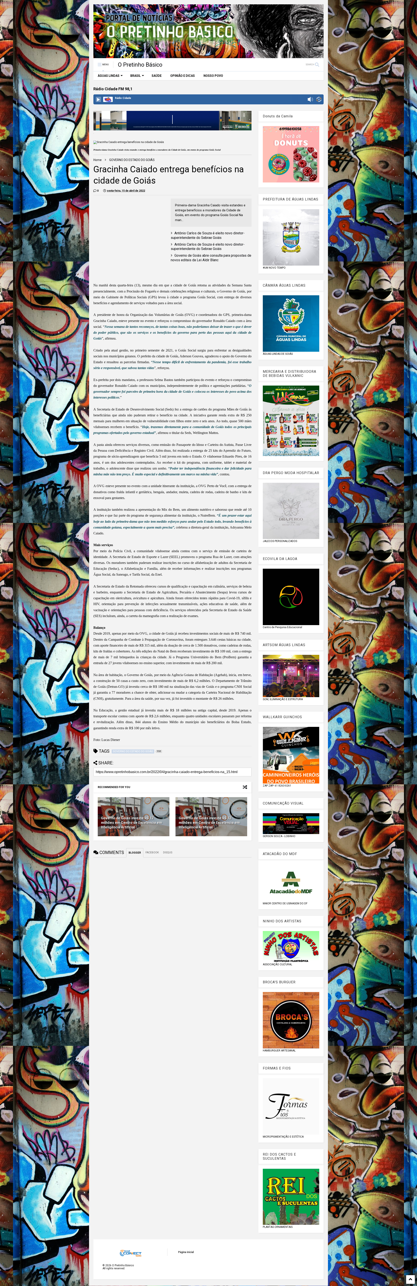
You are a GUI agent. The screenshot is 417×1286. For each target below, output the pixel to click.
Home (97, 160)
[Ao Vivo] (98, 99)
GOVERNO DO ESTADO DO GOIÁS (132, 160)
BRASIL (135, 75)
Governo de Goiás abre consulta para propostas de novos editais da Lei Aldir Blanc (211, 257)
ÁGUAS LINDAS (108, 75)
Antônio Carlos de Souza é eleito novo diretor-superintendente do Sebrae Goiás (208, 235)
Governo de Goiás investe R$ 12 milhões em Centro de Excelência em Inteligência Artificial (131, 822)
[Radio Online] (319, 100)
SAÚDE (157, 75)
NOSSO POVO (213, 75)
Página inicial (186, 1252)
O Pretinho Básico (140, 64)
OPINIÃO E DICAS (182, 75)
